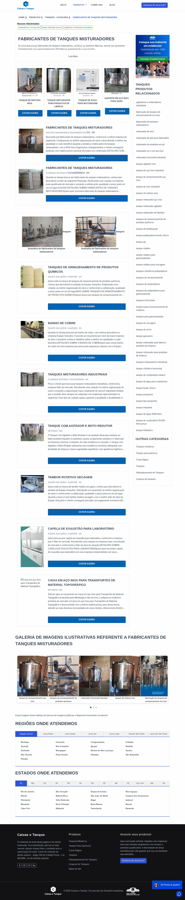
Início (63, 5)
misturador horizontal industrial (151, 157)
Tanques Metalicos (78, 841)
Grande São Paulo (137, 734)
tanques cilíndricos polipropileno (151, 271)
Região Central (26, 734)
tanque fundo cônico (146, 388)
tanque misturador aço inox (52, 27)
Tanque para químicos (146, 453)
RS (92, 783)
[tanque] (30, 80)
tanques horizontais (145, 300)
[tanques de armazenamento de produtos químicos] (32, 276)
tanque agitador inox (146, 164)
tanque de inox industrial (148, 187)
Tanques (140, 466)
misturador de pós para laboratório (152, 138)
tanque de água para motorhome (151, 381)
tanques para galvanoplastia (149, 316)
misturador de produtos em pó (150, 144)
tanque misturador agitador (149, 206)
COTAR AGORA (30, 113)
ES (45, 783)
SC (80, 783)
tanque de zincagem (146, 323)
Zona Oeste (70, 734)
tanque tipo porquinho (146, 401)
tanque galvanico (144, 336)
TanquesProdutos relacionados (148, 89)
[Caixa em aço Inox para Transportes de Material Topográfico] (32, 583)
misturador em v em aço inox (29, 27)
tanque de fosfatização (147, 229)
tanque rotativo (143, 248)
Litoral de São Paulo (158, 734)
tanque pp (141, 242)
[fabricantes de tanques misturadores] (31, 141)
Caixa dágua (142, 459)
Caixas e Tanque (31, 835)
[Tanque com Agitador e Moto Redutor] (32, 432)
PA (164, 783)
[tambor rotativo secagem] (32, 484)
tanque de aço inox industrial (150, 170)
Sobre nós (97, 5)
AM (151, 783)
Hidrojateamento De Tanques (83, 859)
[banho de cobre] (32, 329)
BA (116, 783)
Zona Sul (92, 734)
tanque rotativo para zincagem (150, 264)
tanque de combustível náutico (150, 375)
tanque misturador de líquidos (150, 213)
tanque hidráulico (144, 430)
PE (104, 783)
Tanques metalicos (145, 446)
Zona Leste (114, 734)
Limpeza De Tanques (79, 864)
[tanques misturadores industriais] (32, 379)
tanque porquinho (144, 394)
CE (128, 783)
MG (32, 783)
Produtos (78, 5)
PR (68, 783)
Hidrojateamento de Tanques (150, 472)
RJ (21, 783)
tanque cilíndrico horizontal (149, 368)
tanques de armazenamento (149, 277)
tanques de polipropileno (148, 284)
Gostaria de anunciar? (154, 5)
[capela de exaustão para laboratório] (32, 546)
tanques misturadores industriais (151, 362)
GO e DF (140, 783)
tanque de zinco (143, 329)
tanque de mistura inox (147, 193)
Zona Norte (48, 734)
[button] (89, 706)
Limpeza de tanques (146, 479)
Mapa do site (75, 869)
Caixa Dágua (75, 850)
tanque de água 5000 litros (149, 414)
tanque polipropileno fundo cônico (152, 235)
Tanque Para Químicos (80, 846)
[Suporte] (116, 80)
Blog (112, 5)
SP (56, 783)
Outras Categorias (152, 439)
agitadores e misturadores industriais (78, 27)
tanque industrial (144, 407)
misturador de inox (145, 131)
